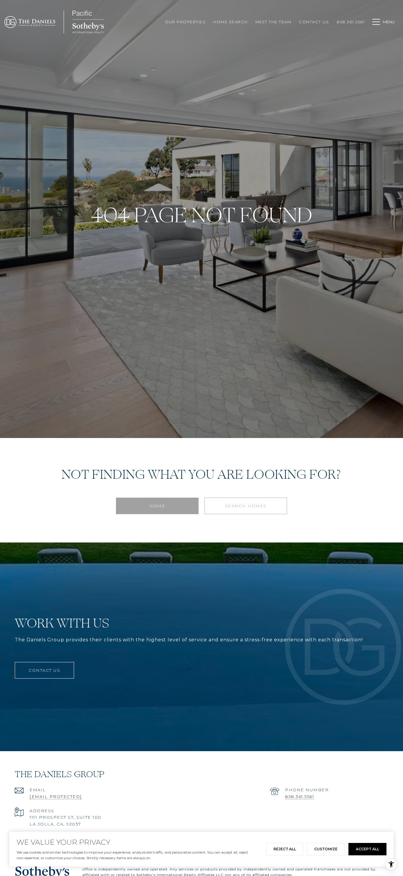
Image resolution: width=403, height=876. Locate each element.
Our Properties (185, 21)
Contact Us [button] (44, 670)
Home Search (230, 21)
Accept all (367, 849)
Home (157, 506)
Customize (326, 849)
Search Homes (246, 506)
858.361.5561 (299, 796)
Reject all (284, 849)
